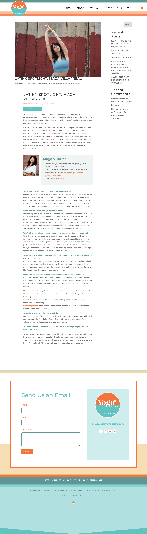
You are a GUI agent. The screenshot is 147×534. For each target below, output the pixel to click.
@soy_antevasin (53, 176)
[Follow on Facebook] (101, 431)
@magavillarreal (75, 173)
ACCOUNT (67, 480)
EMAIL (24, 417)
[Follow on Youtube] (110, 431)
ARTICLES (109, 7)
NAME (24, 405)
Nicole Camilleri (118, 99)
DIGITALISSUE (119, 7)
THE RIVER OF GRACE (121, 57)
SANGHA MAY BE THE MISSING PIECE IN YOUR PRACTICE (121, 44)
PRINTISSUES (98, 7)
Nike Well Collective (31, 300)
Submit (27, 451)
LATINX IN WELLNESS (73, 83)
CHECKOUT (56, 480)
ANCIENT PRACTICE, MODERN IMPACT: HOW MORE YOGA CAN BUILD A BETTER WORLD (121, 67)
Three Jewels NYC (30, 294)
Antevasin (49, 139)
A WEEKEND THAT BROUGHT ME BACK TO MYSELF (120, 80)
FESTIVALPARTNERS (80, 7)
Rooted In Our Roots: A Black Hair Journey (120, 115)
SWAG (129, 7)
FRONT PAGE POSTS (55, 83)
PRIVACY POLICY (81, 480)
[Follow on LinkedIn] (114, 431)
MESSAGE (26, 430)
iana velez (21, 83)
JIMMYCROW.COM (79, 510)
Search (128, 25)
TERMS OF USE (96, 480)
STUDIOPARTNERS (68, 7)
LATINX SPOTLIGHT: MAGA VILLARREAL (48, 78)
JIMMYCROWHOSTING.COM (78, 513)
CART (47, 480)
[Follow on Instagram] (105, 431)
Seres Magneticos (30, 306)
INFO (135, 7)
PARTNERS (89, 7)
